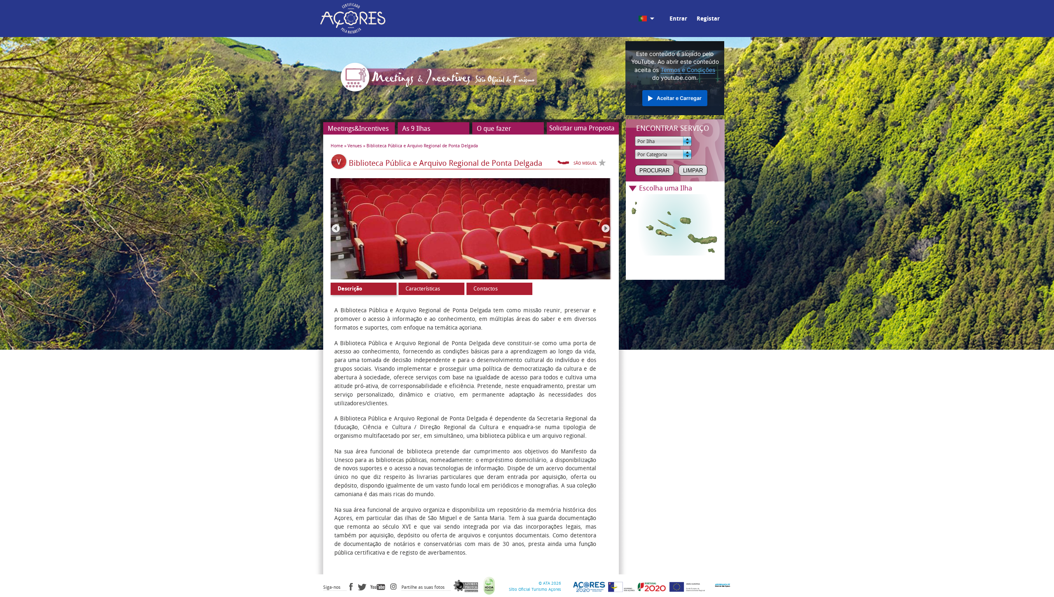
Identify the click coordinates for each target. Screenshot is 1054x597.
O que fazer (494, 128)
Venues (354, 146)
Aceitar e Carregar (679, 98)
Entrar (678, 18)
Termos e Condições (687, 70)
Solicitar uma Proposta (582, 128)
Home (337, 146)
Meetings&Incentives (358, 128)
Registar (708, 18)
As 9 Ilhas (416, 128)
